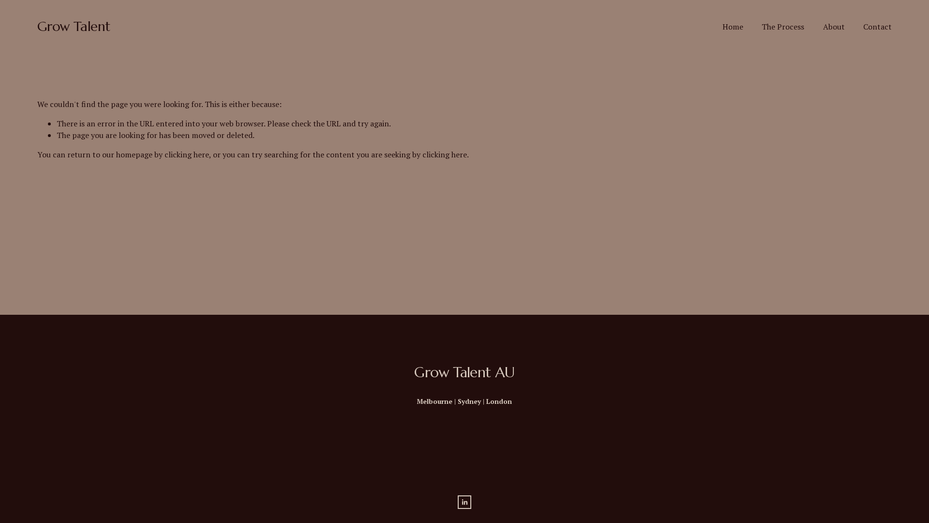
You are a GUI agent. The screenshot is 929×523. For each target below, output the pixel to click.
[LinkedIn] (464, 502)
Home (732, 26)
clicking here (187, 154)
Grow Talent (73, 26)
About (834, 26)
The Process (783, 26)
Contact (877, 26)
